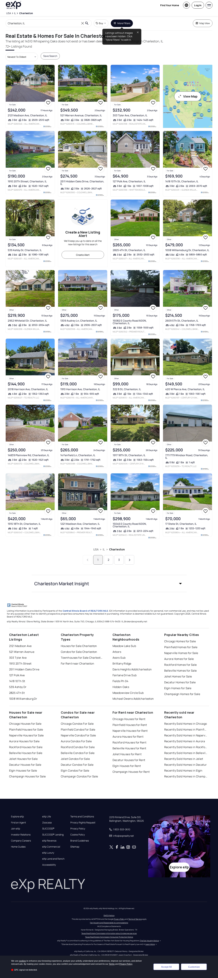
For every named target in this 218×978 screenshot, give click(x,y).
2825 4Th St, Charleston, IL (129, 250)
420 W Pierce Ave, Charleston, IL (185, 389)
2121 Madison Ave (20, 646)
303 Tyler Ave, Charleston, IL (130, 115)
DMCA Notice (109, 915)
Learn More (150, 944)
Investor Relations (21, 834)
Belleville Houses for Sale (25, 753)
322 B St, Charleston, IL (127, 389)
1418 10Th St (17, 681)
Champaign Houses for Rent (131, 772)
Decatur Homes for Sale (180, 682)
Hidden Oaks (121, 687)
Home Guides (18, 846)
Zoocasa (47, 822)
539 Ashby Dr (18, 687)
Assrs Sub (119, 658)
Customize (194, 966)
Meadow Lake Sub (124, 646)
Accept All (166, 966)
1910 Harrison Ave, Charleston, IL (80, 389)
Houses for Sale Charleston (79, 646)
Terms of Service (135, 919)
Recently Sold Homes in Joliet (183, 759)
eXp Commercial (51, 846)
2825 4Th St (17, 693)
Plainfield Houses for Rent (130, 725)
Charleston (117, 549)
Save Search (50, 56)
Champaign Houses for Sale (27, 776)
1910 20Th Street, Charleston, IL (27, 181)
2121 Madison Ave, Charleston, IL (27, 115)
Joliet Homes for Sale (178, 676)
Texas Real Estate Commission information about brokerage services (109, 933)
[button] (109, 583)
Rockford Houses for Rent (129, 742)
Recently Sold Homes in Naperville (185, 735)
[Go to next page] (129, 560)
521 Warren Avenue (21, 652)
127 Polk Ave (17, 675)
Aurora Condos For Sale (76, 741)
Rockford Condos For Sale (78, 747)
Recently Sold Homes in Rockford (185, 747)
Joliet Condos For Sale (75, 759)
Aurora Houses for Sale (24, 741)
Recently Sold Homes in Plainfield (185, 729)
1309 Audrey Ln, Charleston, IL (78, 320)
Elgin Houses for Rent (127, 766)
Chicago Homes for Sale (180, 641)
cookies (22, 961)
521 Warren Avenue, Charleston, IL (81, 115)
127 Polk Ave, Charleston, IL (129, 181)
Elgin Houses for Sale (23, 770)
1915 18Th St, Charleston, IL (24, 524)
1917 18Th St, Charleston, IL (129, 455)
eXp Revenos (49, 840)
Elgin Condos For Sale (75, 770)
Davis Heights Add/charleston (132, 669)
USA (96, 549)
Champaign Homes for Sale (182, 694)
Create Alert (83, 254)
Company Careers (21, 840)
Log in (197, 5)
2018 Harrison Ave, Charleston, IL (28, 389)
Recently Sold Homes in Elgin (183, 770)
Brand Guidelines (79, 840)
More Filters (123, 23)
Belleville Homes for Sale (180, 670)
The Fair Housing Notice (149, 940)
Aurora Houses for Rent (128, 736)
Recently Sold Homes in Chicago (185, 724)
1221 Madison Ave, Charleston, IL (80, 524)
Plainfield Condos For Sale (78, 729)
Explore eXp (17, 816)
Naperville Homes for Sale (181, 653)
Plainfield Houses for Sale (26, 729)
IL (104, 549)
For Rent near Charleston (77, 663)
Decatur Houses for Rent (129, 760)
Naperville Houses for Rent (130, 731)
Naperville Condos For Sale (78, 735)
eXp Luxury (48, 853)
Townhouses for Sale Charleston (82, 658)
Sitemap (74, 846)
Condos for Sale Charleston (79, 652)
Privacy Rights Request (82, 822)
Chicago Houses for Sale (25, 724)
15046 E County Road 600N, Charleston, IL (130, 525)
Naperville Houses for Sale (26, 735)
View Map (190, 96)
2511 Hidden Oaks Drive (24, 669)
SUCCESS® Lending (53, 834)
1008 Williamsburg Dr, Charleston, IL (187, 250)
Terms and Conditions (82, 816)
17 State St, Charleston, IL (181, 524)
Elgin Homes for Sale (177, 688)
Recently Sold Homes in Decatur (185, 765)
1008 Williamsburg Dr (23, 699)
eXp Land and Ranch (53, 859)
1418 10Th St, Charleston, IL (181, 181)
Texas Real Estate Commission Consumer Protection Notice (109, 937)
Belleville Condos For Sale (78, 753)
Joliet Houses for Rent (127, 754)
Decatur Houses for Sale (25, 765)
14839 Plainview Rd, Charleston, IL (28, 455)
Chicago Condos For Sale (77, 724)
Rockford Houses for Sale (26, 747)
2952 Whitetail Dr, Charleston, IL (27, 320)
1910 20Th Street (20, 663)
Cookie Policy (77, 834)
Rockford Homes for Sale (180, 665)
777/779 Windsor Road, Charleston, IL (186, 456)
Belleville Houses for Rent (129, 748)
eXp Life (46, 816)
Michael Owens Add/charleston (133, 699)
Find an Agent (18, 822)
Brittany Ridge (122, 663)
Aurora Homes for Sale (179, 659)
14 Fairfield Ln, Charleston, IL (77, 455)
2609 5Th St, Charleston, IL (181, 320)
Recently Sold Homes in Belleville (185, 753)
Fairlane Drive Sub (125, 675)
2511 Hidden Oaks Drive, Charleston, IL (82, 183)
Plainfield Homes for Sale (180, 647)
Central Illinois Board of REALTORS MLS (85, 610)
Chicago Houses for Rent (129, 719)
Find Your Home (169, 5)
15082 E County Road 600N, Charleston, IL (130, 322)
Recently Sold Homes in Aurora (184, 741)
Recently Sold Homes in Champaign (185, 776)
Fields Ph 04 (120, 681)
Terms (112, 964)
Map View (204, 23)
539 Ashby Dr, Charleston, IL (25, 250)
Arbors (117, 652)
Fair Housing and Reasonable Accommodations (109, 922)
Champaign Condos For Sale (79, 776)
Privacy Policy (77, 828)
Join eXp (15, 828)
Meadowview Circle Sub (128, 693)
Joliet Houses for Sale (23, 759)
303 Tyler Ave (18, 658)
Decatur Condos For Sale (77, 765)
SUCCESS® (48, 828)
